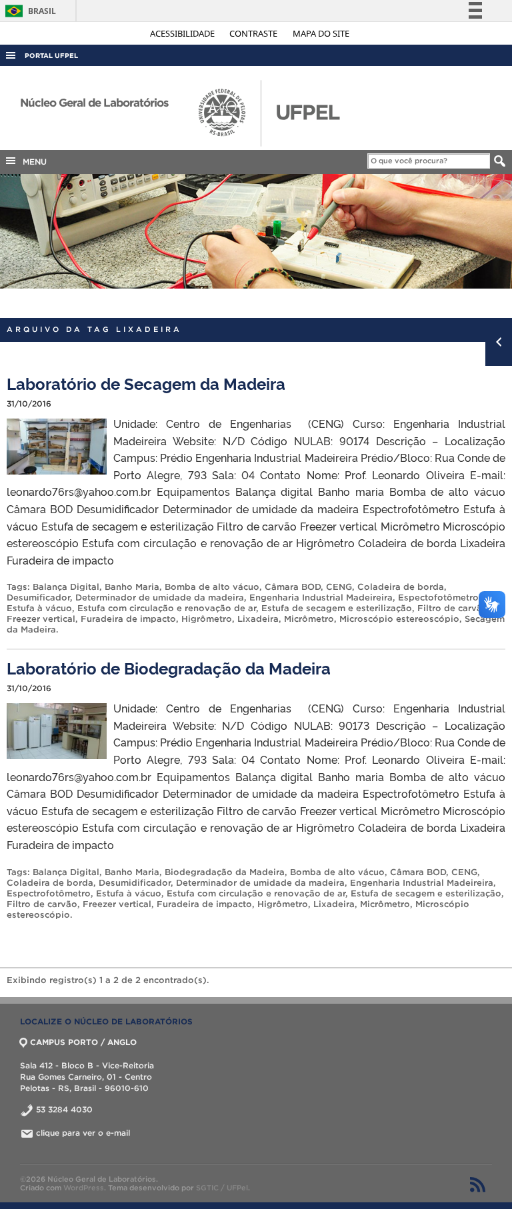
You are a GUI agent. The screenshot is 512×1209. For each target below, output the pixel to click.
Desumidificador (135, 883)
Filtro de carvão (452, 608)
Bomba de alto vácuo (212, 587)
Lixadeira (258, 619)
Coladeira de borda (400, 587)
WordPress (83, 1188)
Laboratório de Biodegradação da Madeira (169, 667)
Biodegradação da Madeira (225, 872)
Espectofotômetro (438, 598)
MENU (32, 161)
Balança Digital (66, 587)
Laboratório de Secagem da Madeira (146, 383)
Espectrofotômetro (49, 893)
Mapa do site (321, 33)
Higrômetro (206, 619)
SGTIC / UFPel (222, 1188)
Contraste (254, 33)
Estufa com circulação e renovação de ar (166, 608)
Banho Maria (132, 587)
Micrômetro (309, 619)
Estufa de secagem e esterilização (336, 608)
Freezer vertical (41, 619)
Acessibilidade (183, 33)
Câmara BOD (293, 587)
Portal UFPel (51, 55)
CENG (339, 587)
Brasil (28, 11)
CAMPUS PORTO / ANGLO (83, 1042)
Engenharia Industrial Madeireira (321, 598)
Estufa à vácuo (39, 608)
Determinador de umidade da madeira (159, 598)
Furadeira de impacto (128, 619)
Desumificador (38, 598)
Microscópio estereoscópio (399, 619)
